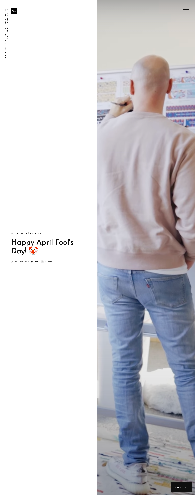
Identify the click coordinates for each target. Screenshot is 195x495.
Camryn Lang (35, 233)
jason (14, 262)
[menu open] (185, 10)
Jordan (35, 262)
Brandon (24, 262)
